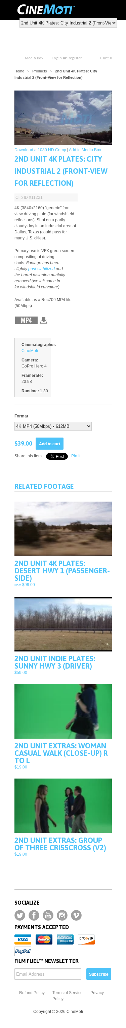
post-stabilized (41, 269)
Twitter (19, 915)
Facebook (34, 915)
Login (57, 58)
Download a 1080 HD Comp (40, 150)
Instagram (62, 915)
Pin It (75, 456)
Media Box (34, 58)
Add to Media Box (85, 150)
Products (39, 71)
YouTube (48, 915)
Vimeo (76, 915)
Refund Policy (32, 992)
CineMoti (30, 350)
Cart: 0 (106, 58)
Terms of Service (67, 992)
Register (75, 58)
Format (21, 416)
